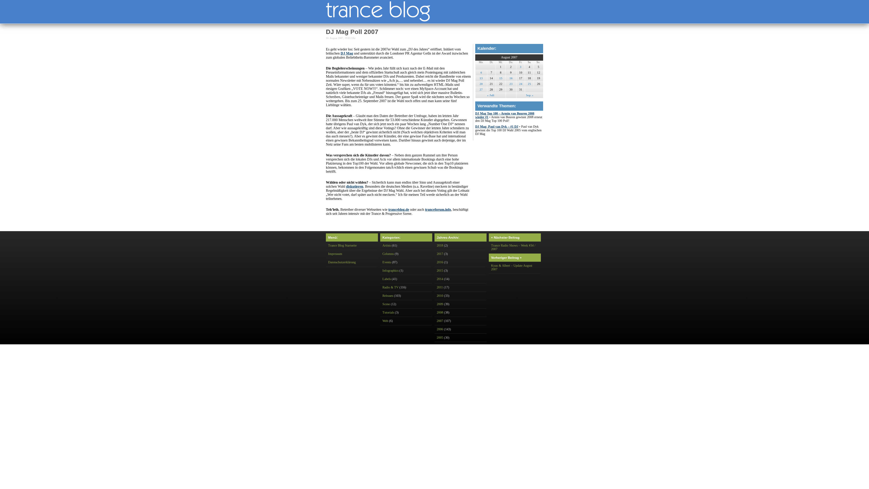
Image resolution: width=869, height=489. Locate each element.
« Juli (490, 95)
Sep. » (529, 95)
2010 (440, 295)
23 (511, 84)
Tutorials (388, 312)
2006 (440, 329)
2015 (440, 270)
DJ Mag (347, 53)
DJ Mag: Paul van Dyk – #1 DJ (496, 126)
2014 (440, 279)
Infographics (390, 270)
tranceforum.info (438, 209)
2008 (440, 312)
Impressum (335, 254)
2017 (440, 254)
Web (385, 321)
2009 (440, 304)
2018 (440, 245)
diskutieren (354, 186)
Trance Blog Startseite (342, 245)
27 (481, 89)
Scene (386, 304)
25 (529, 84)
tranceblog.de (398, 209)
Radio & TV (390, 287)
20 (481, 84)
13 (481, 78)
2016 (440, 262)
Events (386, 262)
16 (511, 78)
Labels (386, 279)
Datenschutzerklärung (342, 262)
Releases (387, 295)
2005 (440, 337)
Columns (388, 254)
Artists (386, 245)
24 (520, 84)
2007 (440, 321)
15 (500, 78)
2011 (440, 287)
